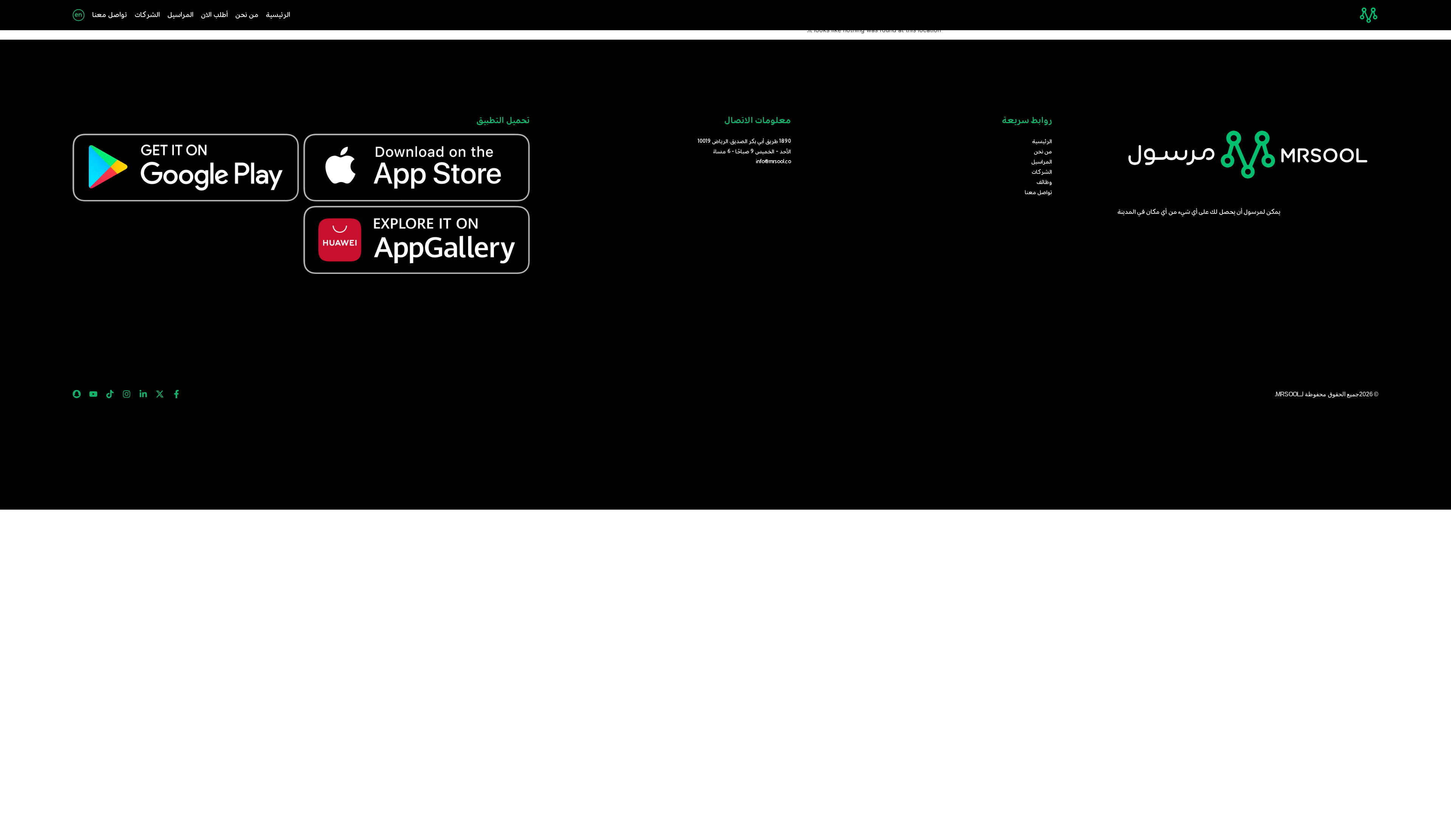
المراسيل (180, 15)
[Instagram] (126, 394)
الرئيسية (278, 15)
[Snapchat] (77, 394)
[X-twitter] (160, 394)
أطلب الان (214, 15)
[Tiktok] (110, 394)
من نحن (246, 15)
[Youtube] (93, 394)
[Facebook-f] (176, 394)
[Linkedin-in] (143, 394)
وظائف (1044, 182)
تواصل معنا (109, 15)
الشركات (147, 15)
